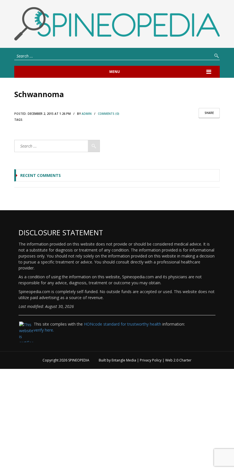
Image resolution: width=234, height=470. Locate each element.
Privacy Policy (151, 360)
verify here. (44, 330)
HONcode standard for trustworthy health (122, 324)
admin (87, 114)
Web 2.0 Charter (178, 360)
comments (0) (108, 114)
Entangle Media (124, 360)
